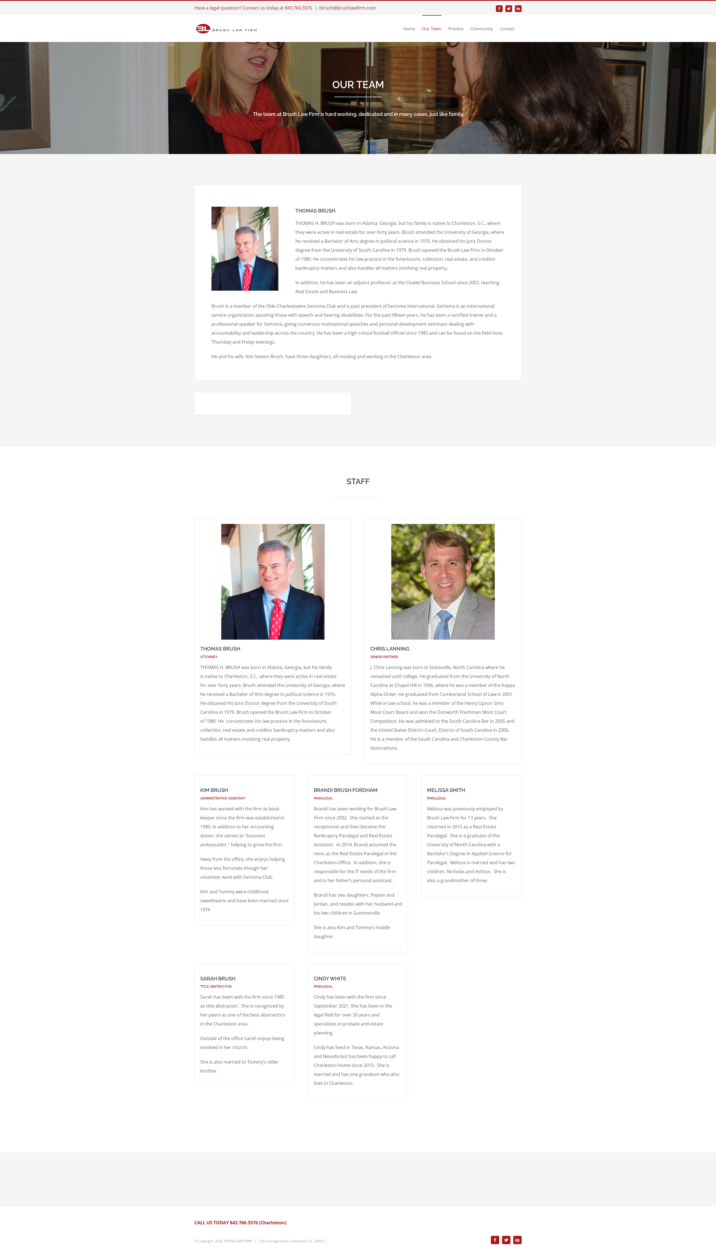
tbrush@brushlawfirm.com (347, 8)
